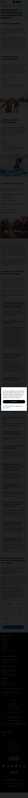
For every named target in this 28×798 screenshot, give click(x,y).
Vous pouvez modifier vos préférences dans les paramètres (13, 406)
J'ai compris (14, 401)
